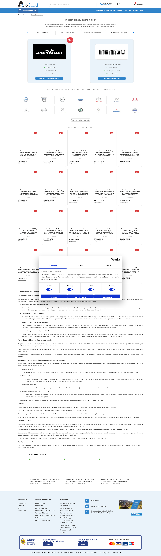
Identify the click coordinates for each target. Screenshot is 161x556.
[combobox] (72, 4)
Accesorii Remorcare (67, 525)
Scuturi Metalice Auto (68, 515)
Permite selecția (80, 297)
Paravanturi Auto (66, 513)
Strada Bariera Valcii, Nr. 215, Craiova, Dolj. (102, 512)
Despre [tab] (108, 265)
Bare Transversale (66, 510)
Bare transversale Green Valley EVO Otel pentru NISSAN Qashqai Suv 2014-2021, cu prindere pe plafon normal (28, 193)
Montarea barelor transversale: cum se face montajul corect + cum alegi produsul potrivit (45, 480)
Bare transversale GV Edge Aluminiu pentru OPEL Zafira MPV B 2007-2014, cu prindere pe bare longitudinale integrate (54, 193)
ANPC (20, 510)
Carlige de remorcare (67, 503)
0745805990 (106, 4)
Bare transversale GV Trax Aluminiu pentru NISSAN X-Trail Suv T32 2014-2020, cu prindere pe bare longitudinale (130, 271)
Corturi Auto (64, 532)
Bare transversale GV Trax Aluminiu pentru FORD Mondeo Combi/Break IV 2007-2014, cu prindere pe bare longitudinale (130, 232)
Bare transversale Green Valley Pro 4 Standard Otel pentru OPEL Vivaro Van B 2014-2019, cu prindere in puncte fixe (79, 193)
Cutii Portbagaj (65, 518)
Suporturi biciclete (66, 520)
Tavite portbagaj (66, 508)
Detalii (48, 544)
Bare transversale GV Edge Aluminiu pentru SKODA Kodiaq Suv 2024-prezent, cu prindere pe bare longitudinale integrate (105, 154)
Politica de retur (41, 518)
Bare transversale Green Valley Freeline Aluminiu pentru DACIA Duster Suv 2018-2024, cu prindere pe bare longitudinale (28, 154)
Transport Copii (65, 530)
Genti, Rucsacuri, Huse (68, 527)
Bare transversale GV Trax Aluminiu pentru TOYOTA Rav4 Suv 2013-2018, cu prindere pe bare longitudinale (79, 154)
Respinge (54, 297)
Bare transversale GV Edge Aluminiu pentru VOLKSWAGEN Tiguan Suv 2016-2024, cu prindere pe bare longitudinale (28, 232)
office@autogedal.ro (96, 506)
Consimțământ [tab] (52, 265)
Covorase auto (65, 506)
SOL (25, 510)
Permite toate (107, 297)
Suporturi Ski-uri (66, 523)
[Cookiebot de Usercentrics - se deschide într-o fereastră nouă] (112, 259)
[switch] (70, 289)
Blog (141, 10)
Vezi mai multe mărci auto (80, 120)
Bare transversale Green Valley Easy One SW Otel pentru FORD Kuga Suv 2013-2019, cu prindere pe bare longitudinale (130, 154)
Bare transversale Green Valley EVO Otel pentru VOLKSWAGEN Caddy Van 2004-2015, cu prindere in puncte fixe (104, 232)
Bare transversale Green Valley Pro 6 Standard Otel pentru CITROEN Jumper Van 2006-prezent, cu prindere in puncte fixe (79, 232)
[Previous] (27, 32)
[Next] (133, 32)
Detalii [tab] (80, 265)
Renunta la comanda (42, 520)
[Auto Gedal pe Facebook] (130, 504)
